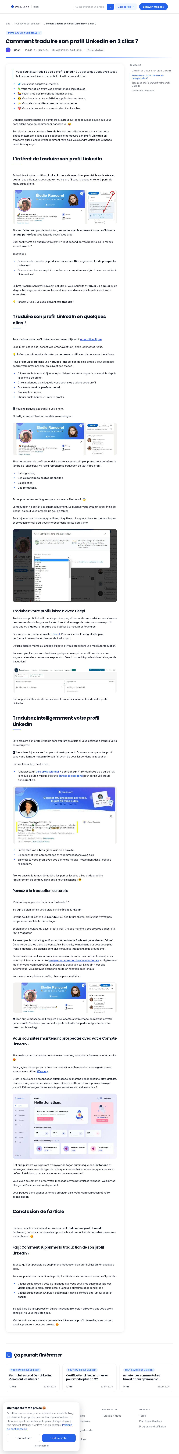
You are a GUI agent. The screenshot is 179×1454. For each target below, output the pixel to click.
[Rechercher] (110, 7)
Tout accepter (58, 1438)
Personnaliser (41, 1445)
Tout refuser (23, 1438)
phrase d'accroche (71, 775)
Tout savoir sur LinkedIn (27, 23)
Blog (36, 6)
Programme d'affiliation (152, 1426)
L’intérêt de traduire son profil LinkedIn (151, 70)
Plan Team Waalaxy (150, 1421)
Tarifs (142, 1415)
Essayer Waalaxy (153, 6)
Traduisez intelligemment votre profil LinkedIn (151, 84)
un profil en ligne (91, 339)
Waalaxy (42, 1071)
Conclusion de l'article (143, 90)
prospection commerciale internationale (73, 960)
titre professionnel (47, 771)
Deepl (56, 634)
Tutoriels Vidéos (111, 1415)
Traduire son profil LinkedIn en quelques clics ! (148, 77)
